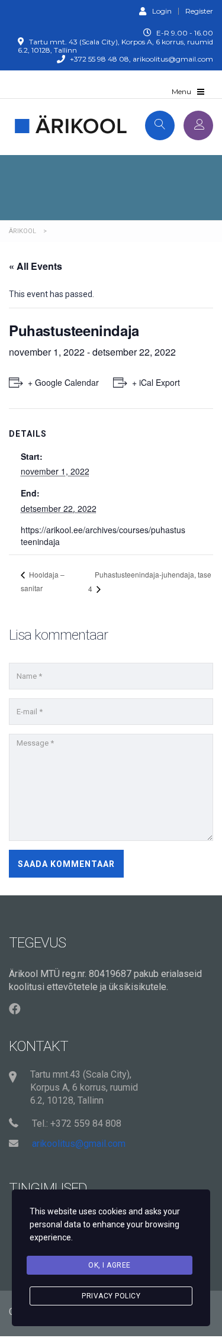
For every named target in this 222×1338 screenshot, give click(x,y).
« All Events (35, 266)
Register (199, 11)
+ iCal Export (156, 382)
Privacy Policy (111, 1296)
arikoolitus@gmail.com (79, 1143)
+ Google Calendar (63, 382)
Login (162, 11)
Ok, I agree (109, 1265)
